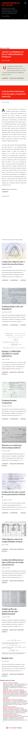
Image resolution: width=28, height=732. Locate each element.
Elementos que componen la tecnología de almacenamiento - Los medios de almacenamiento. (15, 700)
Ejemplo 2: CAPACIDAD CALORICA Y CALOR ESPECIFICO (11, 353)
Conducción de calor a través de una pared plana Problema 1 (13, 494)
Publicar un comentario (16, 78)
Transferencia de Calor (11, 4)
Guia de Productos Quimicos (10, 706)
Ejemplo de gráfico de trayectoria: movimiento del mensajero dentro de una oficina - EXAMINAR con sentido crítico (15, 692)
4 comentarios (13, 325)
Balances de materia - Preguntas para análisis (14, 684)
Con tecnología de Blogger (15, 727)
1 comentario (13, 512)
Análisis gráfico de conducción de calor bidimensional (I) (10, 611)
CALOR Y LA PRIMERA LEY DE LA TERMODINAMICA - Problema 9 (13, 54)
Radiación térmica (11, 189)
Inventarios (5, 698)
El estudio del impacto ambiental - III (11, 716)
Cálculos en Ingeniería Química (10, 682)
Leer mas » (23, 280)
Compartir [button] (5, 78)
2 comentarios (13, 280)
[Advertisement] (14, 33)
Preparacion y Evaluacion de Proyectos (12, 715)
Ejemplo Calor (7, 658)
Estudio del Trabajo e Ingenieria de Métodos (13, 690)
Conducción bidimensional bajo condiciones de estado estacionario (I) (13, 562)
